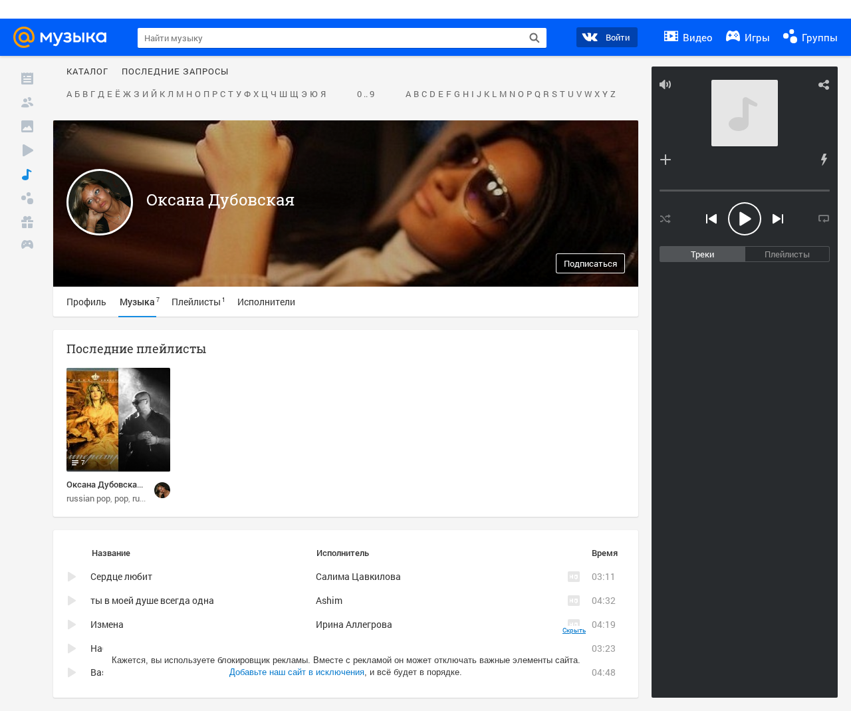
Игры (756, 37)
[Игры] (27, 246)
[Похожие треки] (824, 160)
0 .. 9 (365, 94)
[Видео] (27, 150)
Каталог (87, 72)
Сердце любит (121, 576)
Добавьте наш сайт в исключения (296, 672)
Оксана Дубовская (220, 199)
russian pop (88, 498)
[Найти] (535, 38)
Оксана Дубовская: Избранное (127, 484)
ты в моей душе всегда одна (152, 600)
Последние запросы (175, 72)
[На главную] (63, 37)
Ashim (329, 600)
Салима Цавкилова (358, 576)
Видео (696, 37)
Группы (818, 37)
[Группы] (27, 198)
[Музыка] (27, 174)
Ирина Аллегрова (354, 624)
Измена (107, 624)
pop (121, 498)
